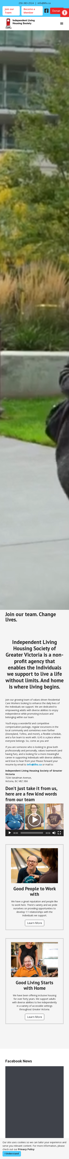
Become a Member (29, 10)
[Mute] (54, 833)
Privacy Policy (26, 1149)
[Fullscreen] (59, 833)
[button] (64, 12)
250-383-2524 (26, 3)
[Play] (9, 833)
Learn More (34, 923)
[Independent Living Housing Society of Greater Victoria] (20, 23)
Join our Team (9, 10)
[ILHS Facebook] (46, 10)
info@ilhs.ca (44, 3)
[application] (34, 820)
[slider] (32, 833)
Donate (58, 11)
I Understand (12, 1153)
